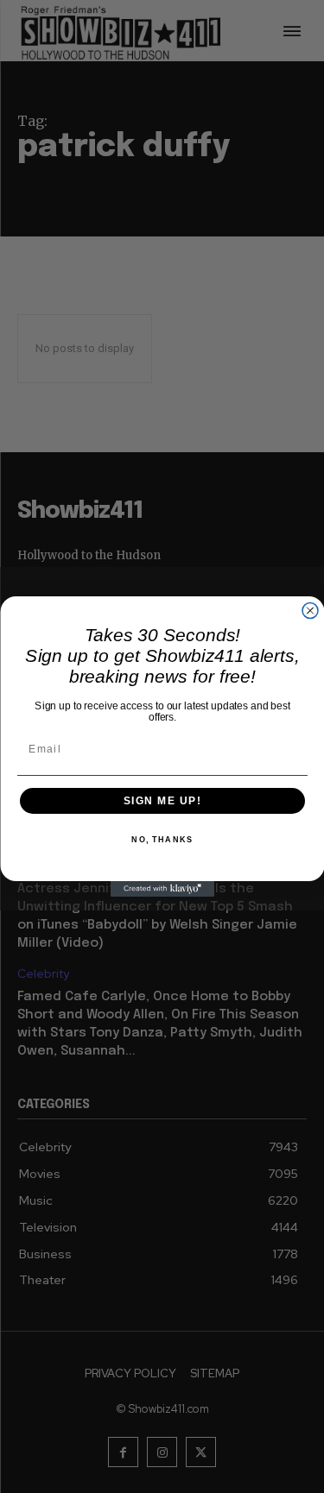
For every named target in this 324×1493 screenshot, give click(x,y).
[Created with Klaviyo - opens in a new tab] (162, 889)
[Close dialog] (310, 611)
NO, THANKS (162, 840)
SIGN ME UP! (162, 801)
